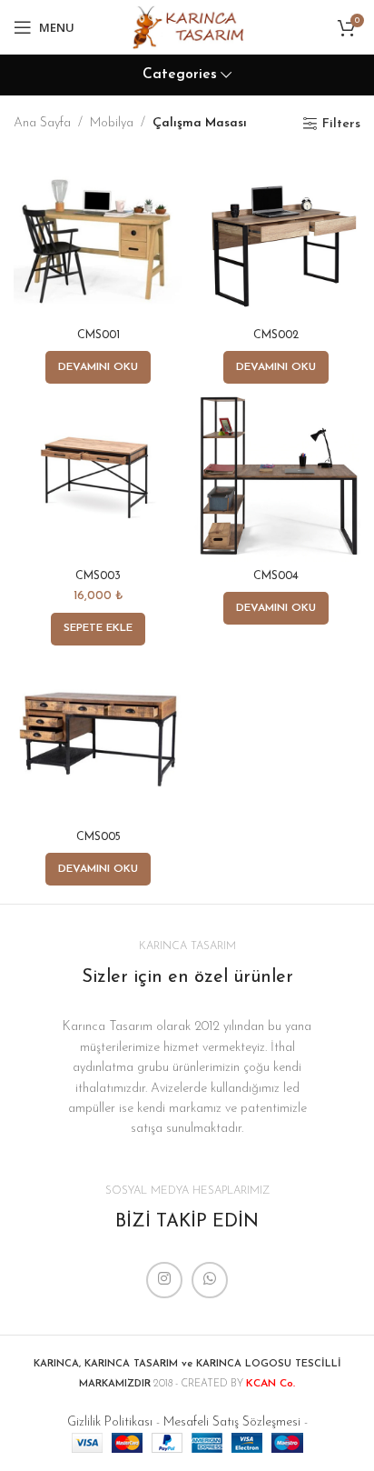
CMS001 (98, 335)
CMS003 (98, 576)
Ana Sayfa (42, 123)
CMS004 (276, 576)
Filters (341, 124)
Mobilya (111, 123)
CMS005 (98, 837)
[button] (98, 629)
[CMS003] (98, 477)
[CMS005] (98, 739)
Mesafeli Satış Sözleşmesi (231, 1422)
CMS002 (276, 335)
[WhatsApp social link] (210, 1280)
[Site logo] (186, 27)
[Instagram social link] (164, 1280)
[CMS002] (276, 237)
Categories (180, 75)
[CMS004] (276, 477)
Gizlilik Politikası (110, 1422)
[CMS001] (98, 237)
